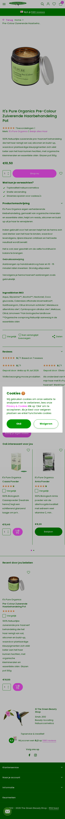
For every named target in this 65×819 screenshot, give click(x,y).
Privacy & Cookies (17, 406)
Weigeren (46, 423)
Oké (18, 423)
